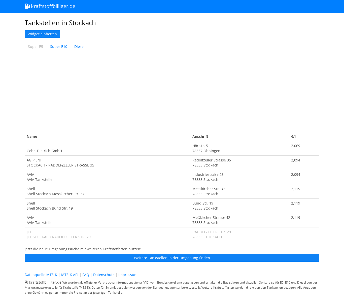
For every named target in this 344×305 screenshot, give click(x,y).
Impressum (127, 274)
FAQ (85, 274)
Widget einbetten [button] (42, 33)
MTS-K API (69, 274)
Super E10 (58, 46)
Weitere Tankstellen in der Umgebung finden (172, 257)
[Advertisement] (172, 91)
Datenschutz (103, 274)
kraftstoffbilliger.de (52, 6)
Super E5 (35, 46)
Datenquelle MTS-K (41, 274)
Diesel (79, 46)
